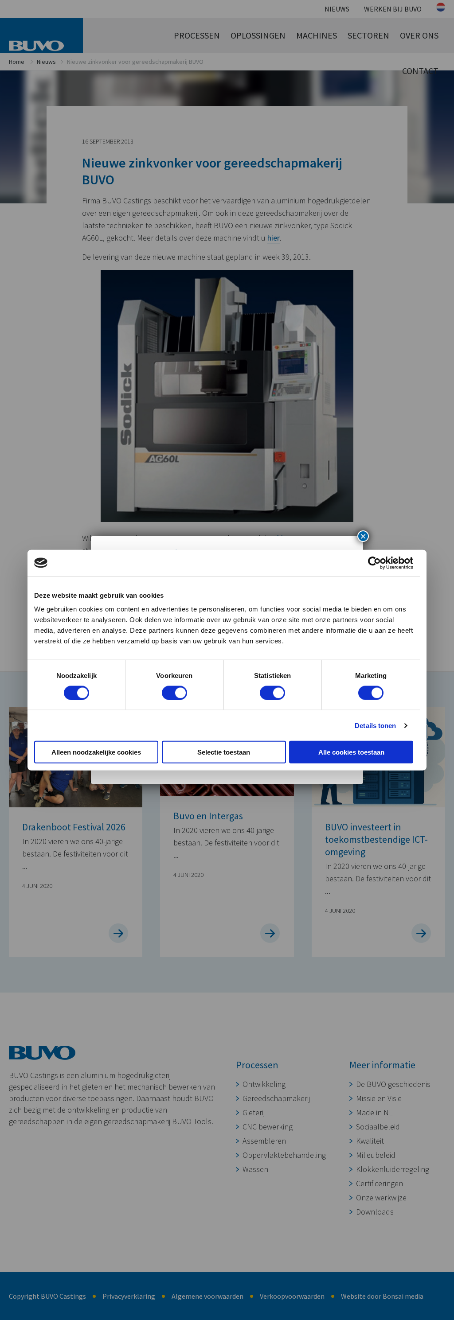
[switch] (174, 692)
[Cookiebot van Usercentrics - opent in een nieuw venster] (374, 562)
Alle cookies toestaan (351, 752)
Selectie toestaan (223, 752)
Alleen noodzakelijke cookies (96, 752)
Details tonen (375, 725)
